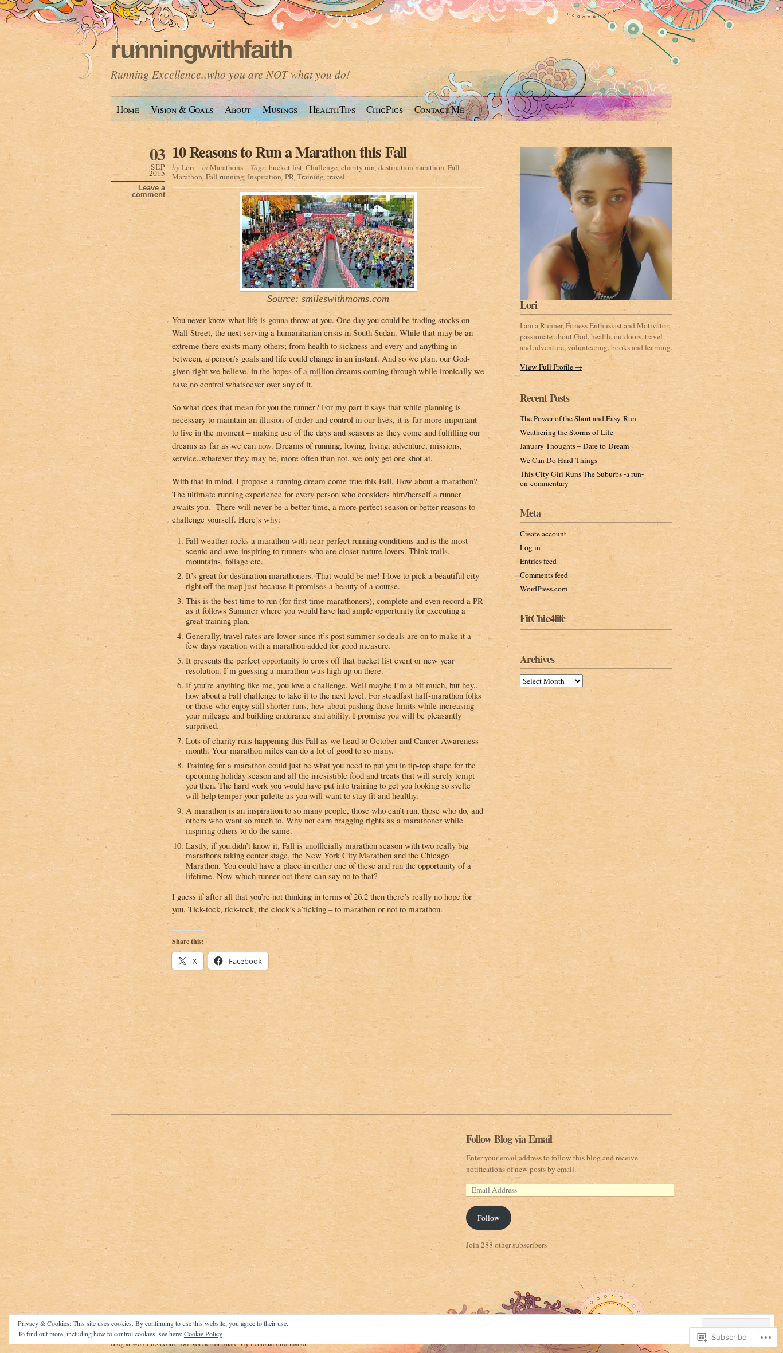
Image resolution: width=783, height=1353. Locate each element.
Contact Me (439, 109)
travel (336, 176)
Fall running (225, 176)
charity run (358, 167)
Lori (187, 167)
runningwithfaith (201, 50)
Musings (280, 109)
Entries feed (538, 561)
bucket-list (285, 167)
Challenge (322, 167)
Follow (488, 1218)
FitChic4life (542, 618)
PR (289, 176)
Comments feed (544, 575)
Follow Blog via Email (509, 1138)
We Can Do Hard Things (558, 460)
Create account (543, 533)
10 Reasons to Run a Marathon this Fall (289, 151)
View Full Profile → (551, 367)
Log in (530, 547)
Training (310, 176)
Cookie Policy (203, 1333)
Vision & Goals (182, 109)
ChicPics (384, 109)
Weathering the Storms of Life (566, 432)
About (238, 109)
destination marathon (411, 167)
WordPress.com (543, 588)
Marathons (226, 167)
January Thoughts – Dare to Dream (574, 446)
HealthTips (332, 109)
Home (127, 109)
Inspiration (264, 176)
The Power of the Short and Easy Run (578, 418)
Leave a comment (148, 191)
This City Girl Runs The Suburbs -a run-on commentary (582, 478)
